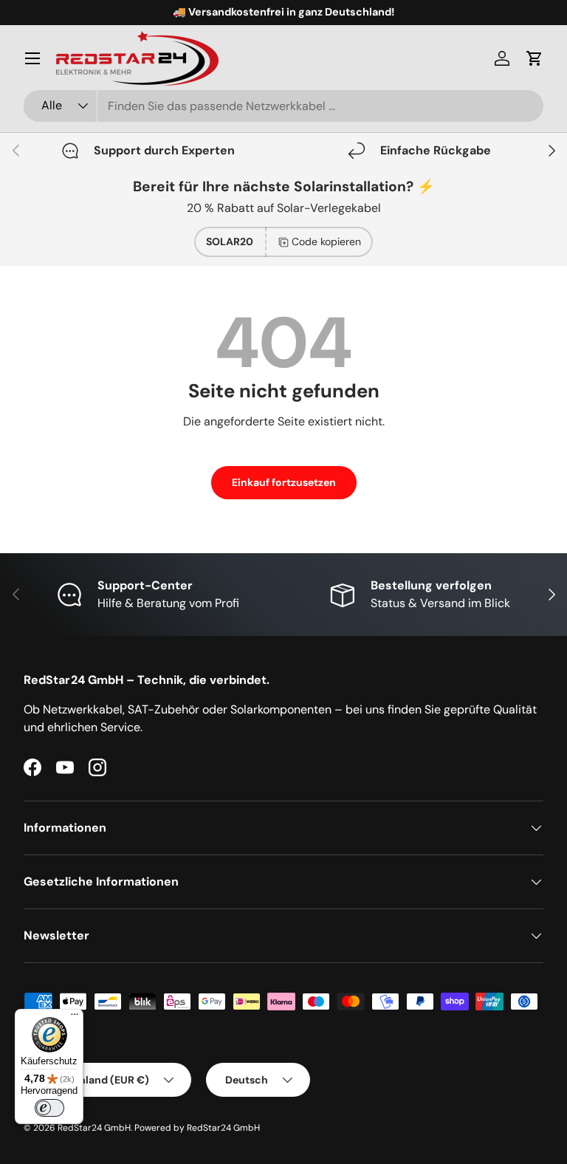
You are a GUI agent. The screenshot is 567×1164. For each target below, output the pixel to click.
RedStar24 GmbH (94, 1128)
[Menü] (32, 58)
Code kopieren (326, 241)
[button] (534, 58)
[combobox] (283, 106)
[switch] (49, 1108)
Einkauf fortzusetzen (284, 482)
